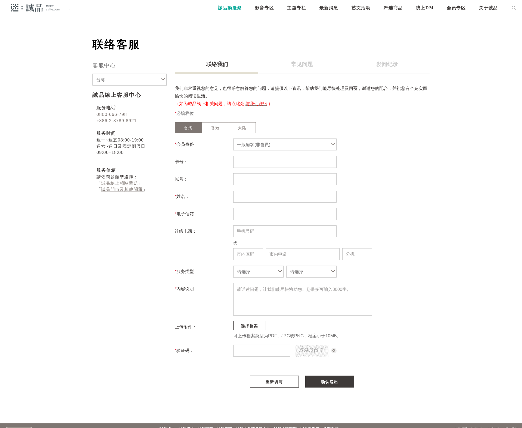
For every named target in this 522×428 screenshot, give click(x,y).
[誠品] (35, 7)
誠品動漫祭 (230, 7)
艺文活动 (361, 7)
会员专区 (456, 7)
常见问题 (302, 64)
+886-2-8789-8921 (117, 120)
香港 (215, 128)
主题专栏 (296, 7)
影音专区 (264, 7)
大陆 (242, 128)
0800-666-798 (112, 114)
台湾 (188, 128)
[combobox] (129, 80)
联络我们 (217, 64)
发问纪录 (387, 64)
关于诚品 (488, 7)
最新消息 (328, 7)
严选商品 (393, 7)
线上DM (425, 7)
